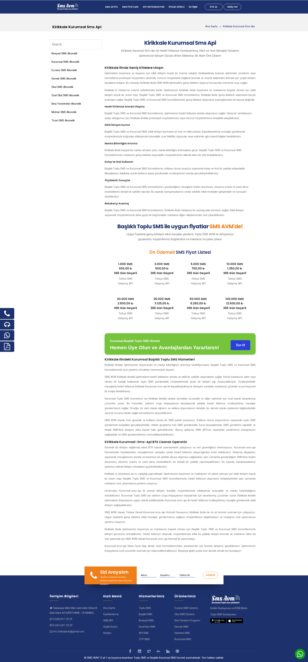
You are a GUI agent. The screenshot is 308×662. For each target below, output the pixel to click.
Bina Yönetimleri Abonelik (66, 103)
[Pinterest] (178, 651)
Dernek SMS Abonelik (64, 78)
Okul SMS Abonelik (62, 87)
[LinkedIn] (159, 651)
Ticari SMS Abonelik (63, 120)
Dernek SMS (181, 626)
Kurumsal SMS (182, 639)
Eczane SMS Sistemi (186, 608)
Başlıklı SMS (145, 614)
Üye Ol (213, 6)
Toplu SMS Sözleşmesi (223, 614)
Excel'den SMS (147, 626)
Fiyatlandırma (111, 614)
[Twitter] (140, 651)
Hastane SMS (182, 633)
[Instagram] (149, 651)
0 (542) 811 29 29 (62, 619)
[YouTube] (168, 651)
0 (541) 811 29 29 (62, 625)
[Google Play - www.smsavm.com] (218, 620)
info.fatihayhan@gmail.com (68, 631)
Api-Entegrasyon (153, 6)
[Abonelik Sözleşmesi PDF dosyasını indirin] (7, 346)
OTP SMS (144, 639)
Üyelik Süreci (176, 6)
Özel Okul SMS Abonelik (65, 95)
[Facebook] (130, 651)
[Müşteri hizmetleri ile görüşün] (7, 324)
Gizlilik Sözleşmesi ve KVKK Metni (228, 608)
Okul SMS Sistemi (184, 614)
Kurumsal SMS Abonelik (65, 61)
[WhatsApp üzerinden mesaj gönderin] (7, 335)
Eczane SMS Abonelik (64, 70)
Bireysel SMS (146, 620)
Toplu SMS (145, 608)
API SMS (144, 633)
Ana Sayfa (111, 6)
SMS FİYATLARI (130, 6)
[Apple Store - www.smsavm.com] (235, 620)
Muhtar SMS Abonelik (64, 112)
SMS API (108, 620)
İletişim (193, 6)
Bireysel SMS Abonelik (64, 53)
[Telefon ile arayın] (7, 313)
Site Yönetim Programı (187, 620)
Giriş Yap (232, 6)
